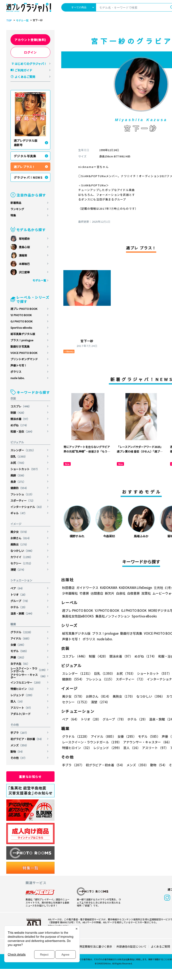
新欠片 (109, 593)
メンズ (19, 745)
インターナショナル (26, 507)
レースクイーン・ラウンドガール (28, 670)
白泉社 (120, 593)
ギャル (18, 513)
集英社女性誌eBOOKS (78, 616)
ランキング (17, 209)
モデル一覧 (22, 20)
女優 (18, 645)
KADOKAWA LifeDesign (135, 587)
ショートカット (24, 469)
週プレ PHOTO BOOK (23, 309)
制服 (18, 413)
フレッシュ (22, 494)
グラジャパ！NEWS (28, 177)
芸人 (17, 701)
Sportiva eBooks (21, 328)
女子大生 (20, 664)
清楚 (18, 569)
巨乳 (18, 456)
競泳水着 (20, 419)
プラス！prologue (21, 340)
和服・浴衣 (22, 431)
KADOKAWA (108, 587)
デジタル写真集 (25, 156)
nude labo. (17, 378)
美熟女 (19, 544)
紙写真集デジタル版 (22, 334)
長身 (18, 482)
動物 (17, 751)
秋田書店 (68, 587)
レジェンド (22, 695)
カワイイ (21, 557)
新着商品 (15, 203)
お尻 (18, 463)
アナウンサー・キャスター (28, 676)
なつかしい (22, 551)
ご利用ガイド (23, 70)
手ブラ (19, 733)
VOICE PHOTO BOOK (23, 353)
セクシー (21, 563)
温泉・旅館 (22, 613)
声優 (18, 657)
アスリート (21, 708)
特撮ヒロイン (22, 689)
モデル (19, 651)
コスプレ (20, 406)
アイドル (20, 638)
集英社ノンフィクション (112, 616)
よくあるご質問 (25, 76)
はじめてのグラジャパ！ (31, 63)
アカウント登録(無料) (30, 40)
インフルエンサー (26, 682)
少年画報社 (70, 593)
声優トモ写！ (18, 365)
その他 (18, 758)
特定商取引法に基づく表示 (95, 946)
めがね (19, 425)
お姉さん (20, 538)
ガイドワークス (87, 587)
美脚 (18, 475)
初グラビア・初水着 (26, 739)
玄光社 (158, 587)
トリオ (18, 594)
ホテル (18, 607)
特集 (13, 215)
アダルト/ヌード (20, 714)
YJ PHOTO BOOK (21, 315)
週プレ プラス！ (24, 167)
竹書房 (84, 593)
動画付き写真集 (20, 346)
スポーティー (22, 500)
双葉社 (146, 593)
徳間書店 (97, 593)
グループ (20, 601)
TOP (9, 20)
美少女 (19, 532)
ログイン (30, 52)
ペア (17, 588)
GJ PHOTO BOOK (21, 321)
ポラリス (15, 372)
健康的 (19, 488)
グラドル (21, 632)
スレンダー (22, 450)
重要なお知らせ (30, 776)
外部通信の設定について (131, 946)
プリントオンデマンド (24, 359)
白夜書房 (133, 593)
